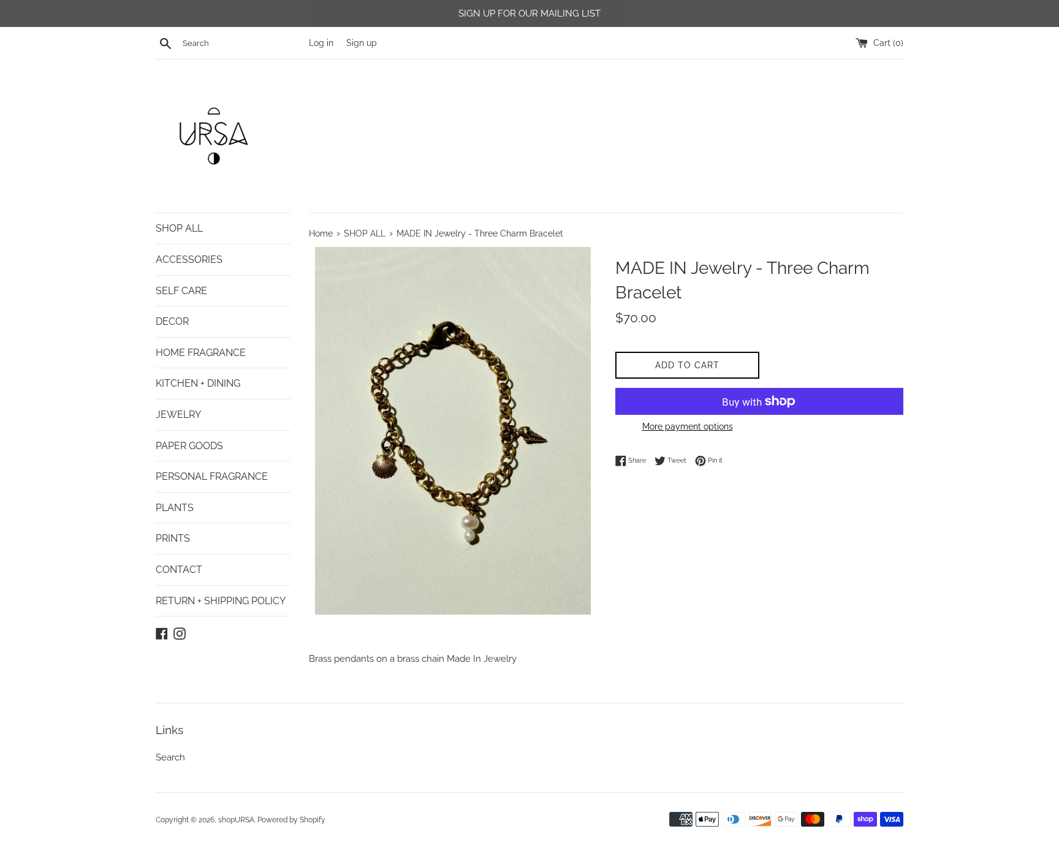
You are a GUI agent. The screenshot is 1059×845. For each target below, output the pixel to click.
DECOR (172, 321)
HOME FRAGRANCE (201, 352)
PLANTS (175, 507)
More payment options (687, 426)
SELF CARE (181, 291)
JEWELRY (178, 414)
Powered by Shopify (291, 820)
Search (170, 757)
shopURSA (236, 820)
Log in (321, 43)
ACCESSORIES (189, 259)
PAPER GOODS (189, 446)
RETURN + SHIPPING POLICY (221, 601)
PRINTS (173, 538)
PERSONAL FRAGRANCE (212, 476)
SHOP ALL (179, 228)
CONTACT (179, 569)
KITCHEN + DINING (198, 383)
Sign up (361, 43)
